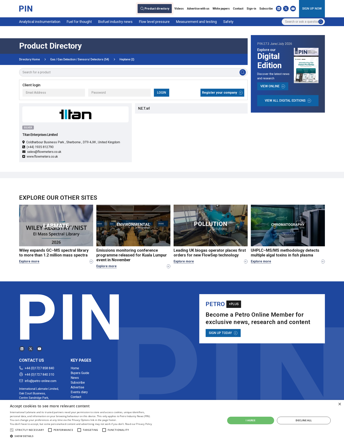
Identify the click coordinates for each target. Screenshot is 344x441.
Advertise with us (198, 8)
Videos (179, 8)
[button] (12, 430)
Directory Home (29, 59)
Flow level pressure (154, 22)
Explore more (29, 261)
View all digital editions (285, 100)
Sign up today (220, 333)
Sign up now (312, 8)
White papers (221, 8)
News (75, 378)
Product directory (157, 8)
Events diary (79, 392)
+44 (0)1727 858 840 (39, 368)
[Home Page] (25, 9)
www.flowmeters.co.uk (42, 156)
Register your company (219, 92)
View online (270, 86)
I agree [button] (250, 420)
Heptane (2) (126, 59)
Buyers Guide (80, 373)
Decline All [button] (304, 420)
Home (75, 368)
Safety (228, 22)
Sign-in (251, 8)
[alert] (172, 420)
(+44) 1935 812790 (40, 147)
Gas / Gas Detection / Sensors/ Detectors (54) (79, 59)
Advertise (77, 387)
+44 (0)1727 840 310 (39, 374)
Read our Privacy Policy (138, 424)
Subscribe (266, 8)
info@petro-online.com (40, 381)
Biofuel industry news (115, 22)
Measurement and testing (196, 22)
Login (161, 92)
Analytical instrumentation (39, 22)
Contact (238, 8)
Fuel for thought (79, 22)
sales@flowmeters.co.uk (44, 152)
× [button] (339, 404)
